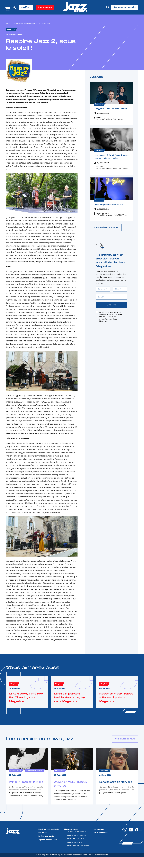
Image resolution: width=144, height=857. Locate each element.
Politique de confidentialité (98, 855)
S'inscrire (111, 305)
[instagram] (125, 831)
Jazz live (24, 24)
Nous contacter (101, 833)
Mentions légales (56, 855)
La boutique (99, 829)
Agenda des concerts (47, 840)
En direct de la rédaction (49, 829)
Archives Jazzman (75, 842)
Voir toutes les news (125, 739)
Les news (16, 24)
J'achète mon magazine (125, 7)
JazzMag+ (26, 7)
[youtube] (131, 831)
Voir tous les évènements (106, 228)
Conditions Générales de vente (75, 855)
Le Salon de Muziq (46, 836)
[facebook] (136, 831)
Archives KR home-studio (78, 846)
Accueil (8, 24)
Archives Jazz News (76, 839)
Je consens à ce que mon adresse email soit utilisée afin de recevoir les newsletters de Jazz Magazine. (110, 316)
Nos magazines (71, 829)
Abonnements (45, 7)
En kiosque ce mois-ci (76, 832)
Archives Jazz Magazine (77, 835)
